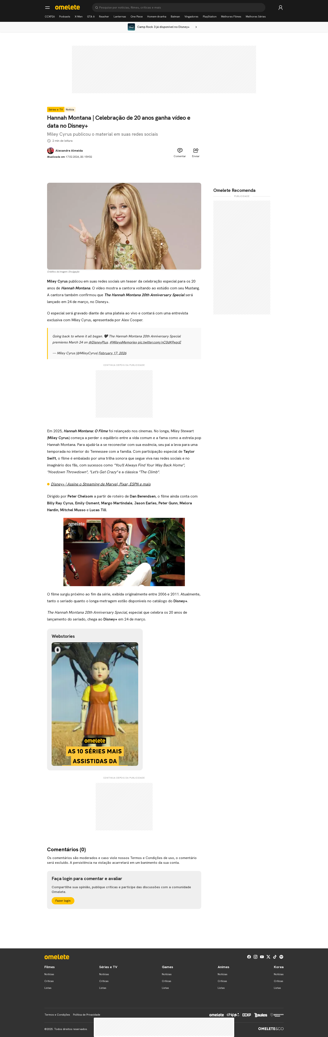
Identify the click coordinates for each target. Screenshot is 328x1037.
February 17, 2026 (112, 353)
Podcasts (64, 16)
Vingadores (191, 16)
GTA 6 (91, 16)
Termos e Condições (57, 1014)
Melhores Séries (256, 16)
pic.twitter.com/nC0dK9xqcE (159, 342)
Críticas (49, 981)
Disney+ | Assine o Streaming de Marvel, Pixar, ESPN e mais (101, 484)
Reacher (104, 16)
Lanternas (120, 16)
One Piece (137, 16)
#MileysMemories (123, 342)
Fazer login (63, 901)
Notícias (49, 974)
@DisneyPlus (98, 342)
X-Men (79, 16)
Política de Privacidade (86, 1014)
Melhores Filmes (231, 16)
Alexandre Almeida (69, 150)
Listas (47, 988)
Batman (175, 16)
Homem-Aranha (156, 16)
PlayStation (210, 16)
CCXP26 (50, 16)
